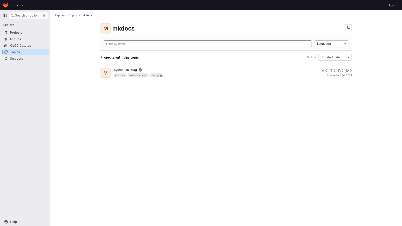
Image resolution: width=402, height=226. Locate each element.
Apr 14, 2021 (344, 75)
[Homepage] (5, 5)
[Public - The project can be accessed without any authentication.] (140, 70)
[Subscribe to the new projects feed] (348, 27)
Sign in (392, 5)
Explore (18, 5)
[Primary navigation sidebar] (5, 15)
